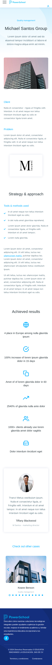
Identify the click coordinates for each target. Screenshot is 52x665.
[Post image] (26, 569)
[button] (9, 595)
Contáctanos (37, 659)
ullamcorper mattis (13, 255)
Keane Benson (26, 587)
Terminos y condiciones (19, 659)
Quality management (26, 20)
